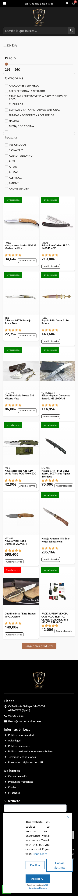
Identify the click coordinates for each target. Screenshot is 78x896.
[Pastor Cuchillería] (39, 17)
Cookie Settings (59, 865)
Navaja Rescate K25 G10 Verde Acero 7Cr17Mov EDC (20, 472)
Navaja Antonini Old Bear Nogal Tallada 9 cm (55, 540)
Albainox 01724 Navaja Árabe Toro (18, 322)
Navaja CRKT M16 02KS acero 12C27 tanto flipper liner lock (55, 473)
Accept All (37, 878)
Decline (35, 865)
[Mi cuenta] (67, 3)
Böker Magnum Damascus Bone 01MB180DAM (55, 397)
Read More (40, 853)
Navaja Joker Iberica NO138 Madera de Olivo (20, 247)
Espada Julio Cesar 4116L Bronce (55, 322)
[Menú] (4, 3)
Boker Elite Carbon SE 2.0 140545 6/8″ (55, 247)
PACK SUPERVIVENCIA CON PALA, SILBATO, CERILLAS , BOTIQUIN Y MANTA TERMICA (54, 618)
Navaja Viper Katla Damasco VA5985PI (16, 542)
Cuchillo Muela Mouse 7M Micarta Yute (19, 397)
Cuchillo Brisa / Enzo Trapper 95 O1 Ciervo (20, 615)
